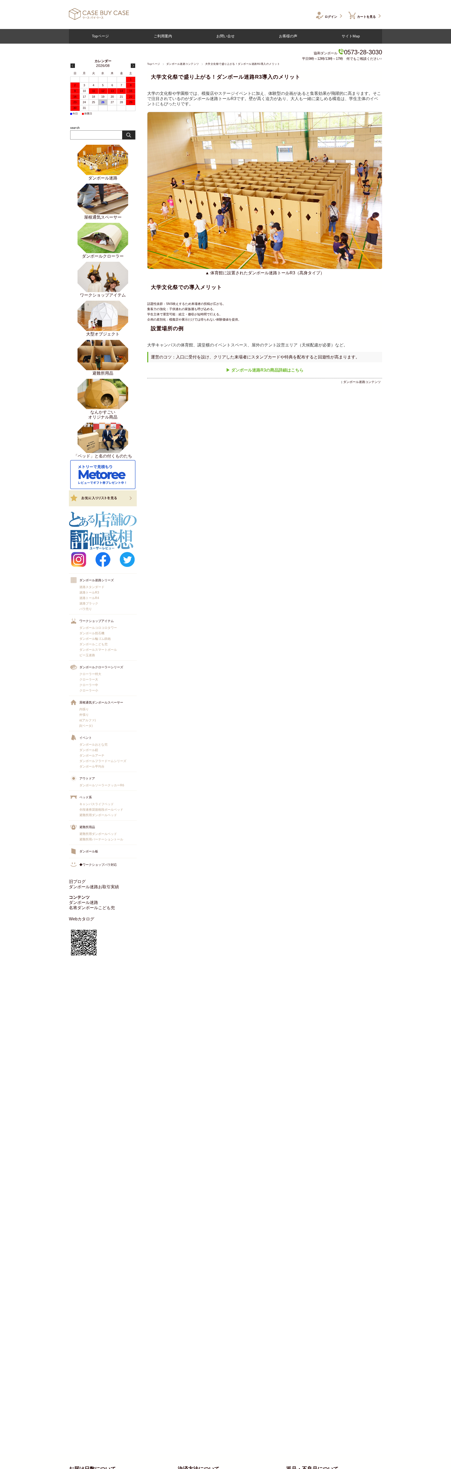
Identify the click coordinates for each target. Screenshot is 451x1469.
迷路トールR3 (89, 592)
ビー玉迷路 (87, 655)
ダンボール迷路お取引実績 (94, 887)
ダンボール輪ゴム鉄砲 (95, 639)
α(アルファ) (87, 720)
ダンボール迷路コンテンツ (182, 63)
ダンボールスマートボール (98, 650)
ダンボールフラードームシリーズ (102, 761)
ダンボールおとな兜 (93, 744)
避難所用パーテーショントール (101, 839)
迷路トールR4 (89, 598)
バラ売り (85, 609)
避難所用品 (87, 827)
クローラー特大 (90, 674)
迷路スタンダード (91, 587)
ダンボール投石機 (91, 633)
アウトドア (87, 778)
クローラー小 (88, 690)
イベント (85, 738)
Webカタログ (81, 919)
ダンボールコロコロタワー (98, 628)
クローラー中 (88, 685)
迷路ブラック (88, 603)
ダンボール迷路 (83, 902)
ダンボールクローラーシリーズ (101, 667)
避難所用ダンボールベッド (98, 815)
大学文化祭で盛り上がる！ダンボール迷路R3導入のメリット (225, 77)
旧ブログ (77, 881)
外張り (84, 715)
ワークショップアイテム (96, 621)
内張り (84, 709)
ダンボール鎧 (88, 750)
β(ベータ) (86, 726)
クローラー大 (88, 679)
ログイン (331, 17)
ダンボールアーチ (91, 755)
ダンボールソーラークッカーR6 (101, 785)
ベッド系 (85, 797)
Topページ (100, 36)
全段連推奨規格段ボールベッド (101, 809)
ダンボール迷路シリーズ (96, 580)
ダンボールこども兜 (93, 644)
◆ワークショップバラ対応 (98, 865)
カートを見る (366, 17)
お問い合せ (225, 36)
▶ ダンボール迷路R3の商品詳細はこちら (265, 370)
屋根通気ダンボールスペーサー (101, 702)
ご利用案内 (163, 36)
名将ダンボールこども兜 (92, 907)
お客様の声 (288, 36)
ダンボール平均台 (91, 766)
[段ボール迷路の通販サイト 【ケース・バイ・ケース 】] (99, 18)
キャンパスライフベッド (96, 804)
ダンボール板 (88, 851)
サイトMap (351, 36)
